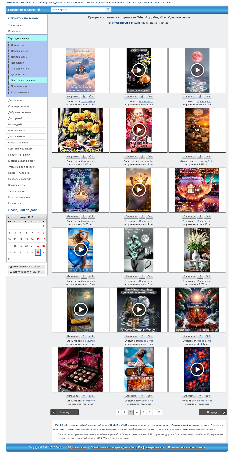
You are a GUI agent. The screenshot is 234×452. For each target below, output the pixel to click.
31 (9, 259)
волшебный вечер (84, 425)
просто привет (19, 86)
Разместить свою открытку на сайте (112, 447)
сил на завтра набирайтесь (125, 429)
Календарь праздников (49, 2)
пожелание (196, 425)
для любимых (16, 136)
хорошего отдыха (21, 92)
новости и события (19, 178)
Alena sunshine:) (146, 161)
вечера (71, 425)
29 (38, 252)
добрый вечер (19, 50)
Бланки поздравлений (98, 2)
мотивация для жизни (21, 160)
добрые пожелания (20, 112)
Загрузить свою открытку (25, 272)
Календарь (14, 31)
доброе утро (18, 45)
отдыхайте (185, 425)
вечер (63, 424)
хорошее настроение (205, 429)
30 (44, 252)
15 (38, 239)
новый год (14, 203)
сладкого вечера (146, 429)
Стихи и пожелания (74, 2)
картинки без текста (20, 148)
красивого (133, 425)
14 (32, 239)
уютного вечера (171, 429)
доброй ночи (100, 425)
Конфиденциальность (151, 447)
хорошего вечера (187, 429)
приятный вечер (210, 425)
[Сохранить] (84, 96)
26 (21, 252)
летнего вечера (148, 425)
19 (21, 245)
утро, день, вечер (134, 22)
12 (21, 239)
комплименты (16, 184)
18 (15, 245)
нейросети (174, 425)
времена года (16, 130)
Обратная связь (162, 2)
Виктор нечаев (204, 400)
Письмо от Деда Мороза (139, 2)
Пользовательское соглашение (186, 447)
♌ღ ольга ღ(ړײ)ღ (204, 161)
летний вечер (162, 425)
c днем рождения (18, 106)
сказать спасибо (18, 142)
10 (9, 239)
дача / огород (16, 191)
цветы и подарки (18, 172)
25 (15, 252)
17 (9, 245)
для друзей (15, 118)
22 (38, 245)
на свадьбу (15, 124)
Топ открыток (16, 25)
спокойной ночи (20, 68)
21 (32, 245)
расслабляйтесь (88, 429)
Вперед (212, 412)
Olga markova (88, 101)
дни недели (15, 100)
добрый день (19, 56)
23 (44, 245)
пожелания (18, 62)
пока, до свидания (19, 197)
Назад (64, 412)
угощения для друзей (21, 166)
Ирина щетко (146, 101)
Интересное (118, 2)
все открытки (116, 22)
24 (9, 252)
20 (26, 245)
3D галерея (12, 2)
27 (26, 252)
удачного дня (19, 74)
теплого (159, 429)
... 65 (157, 412)
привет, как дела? (19, 154)
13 (26, 239)
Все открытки (28, 2)
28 (32, 252)
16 (44, 239)
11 (15, 239)
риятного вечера (104, 429)
